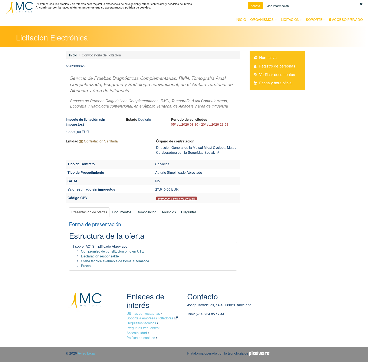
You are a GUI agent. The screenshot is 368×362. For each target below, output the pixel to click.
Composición (147, 212)
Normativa (268, 57)
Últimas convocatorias (143, 313)
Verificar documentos (277, 74)
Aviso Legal (87, 353)
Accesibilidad (136, 332)
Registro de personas (277, 66)
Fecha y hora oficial (275, 82)
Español (341, 13)
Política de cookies (140, 337)
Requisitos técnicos (141, 322)
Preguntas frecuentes (142, 327)
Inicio (241, 19)
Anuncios (169, 212)
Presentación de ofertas (89, 212)
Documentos (121, 212)
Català (364, 13)
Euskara (353, 13)
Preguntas (189, 212)
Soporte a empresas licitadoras (149, 318)
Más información (277, 6)
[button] (361, 3)
